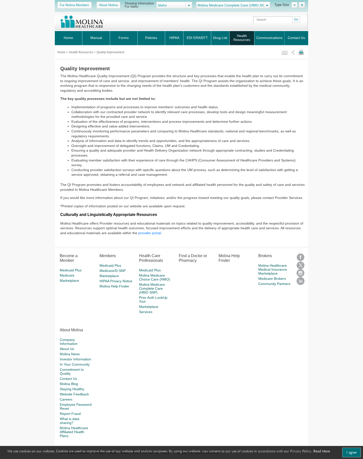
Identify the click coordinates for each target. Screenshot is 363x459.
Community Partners (274, 284)
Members (108, 256)
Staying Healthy (72, 389)
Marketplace (69, 280)
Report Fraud (70, 414)
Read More (321, 451)
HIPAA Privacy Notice (116, 281)
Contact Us (296, 38)
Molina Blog (69, 384)
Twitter (300, 265)
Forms (124, 38)
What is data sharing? (69, 421)
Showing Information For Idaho (139, 5)
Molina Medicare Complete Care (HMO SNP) (152, 288)
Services (145, 312)
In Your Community (75, 364)
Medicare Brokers (272, 279)
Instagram (300, 273)
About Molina (108, 5)
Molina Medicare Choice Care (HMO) (154, 277)
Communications (269, 38)
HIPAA (174, 38)
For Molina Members (74, 5)
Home (68, 38)
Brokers (265, 256)
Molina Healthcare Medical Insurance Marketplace (272, 269)
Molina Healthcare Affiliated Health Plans (74, 432)
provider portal (149, 233)
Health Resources (241, 38)
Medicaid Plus (70, 270)
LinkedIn (300, 281)
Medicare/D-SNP (113, 271)
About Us (67, 349)
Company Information (69, 342)
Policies (151, 38)
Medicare (67, 275)
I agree (351, 452)
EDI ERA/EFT (197, 38)
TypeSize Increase (302, 5)
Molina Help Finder (114, 286)
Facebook (300, 257)
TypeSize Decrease (294, 5)
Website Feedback (74, 394)
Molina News (70, 354)
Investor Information (75, 359)
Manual (96, 38)
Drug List (220, 38)
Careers (66, 399)
